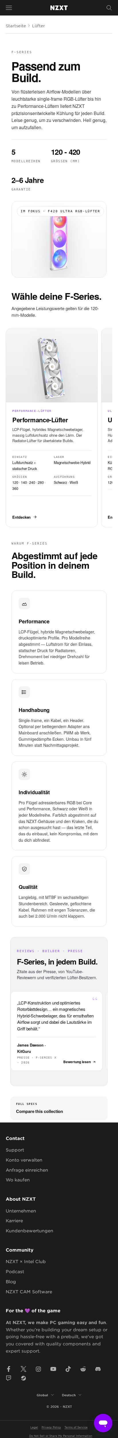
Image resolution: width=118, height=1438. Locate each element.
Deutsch (69, 1395)
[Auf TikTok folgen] (68, 1369)
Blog (11, 1281)
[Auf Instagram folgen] (38, 1369)
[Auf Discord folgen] (98, 1369)
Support (15, 1149)
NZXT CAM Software (29, 1291)
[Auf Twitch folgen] (8, 1378)
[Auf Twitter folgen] (23, 1369)
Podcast (15, 1271)
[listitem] (52, 428)
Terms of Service (76, 1427)
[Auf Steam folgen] (23, 1378)
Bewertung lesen (77, 1061)
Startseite (16, 25)
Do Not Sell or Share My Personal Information (60, 1435)
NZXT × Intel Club (26, 1261)
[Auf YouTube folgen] (53, 1369)
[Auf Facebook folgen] (8, 1369)
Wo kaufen (18, 1179)
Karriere (14, 1220)
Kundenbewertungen (29, 1230)
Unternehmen (21, 1210)
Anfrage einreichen (27, 1169)
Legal (34, 1427)
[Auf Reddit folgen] (83, 1369)
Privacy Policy (51, 1427)
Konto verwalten (24, 1159)
